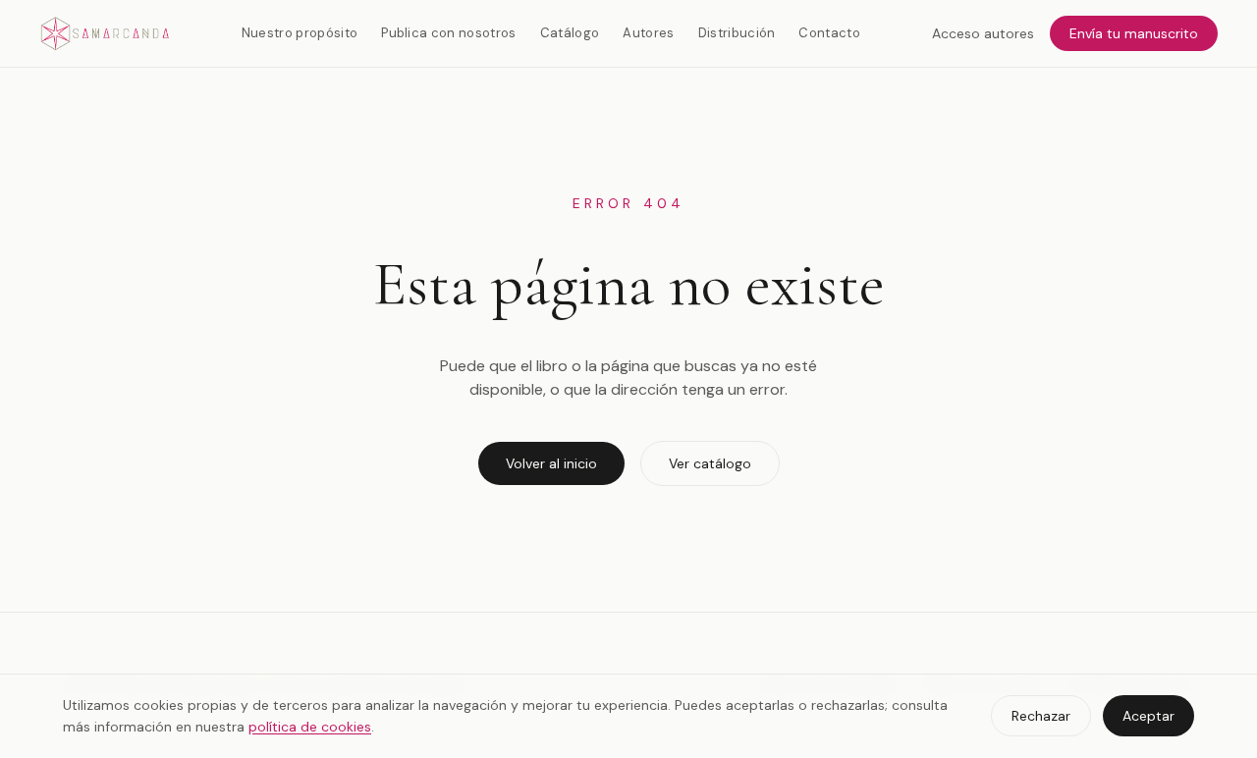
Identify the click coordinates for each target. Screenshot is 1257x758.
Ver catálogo (710, 463)
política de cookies (309, 726)
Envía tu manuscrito (1133, 33)
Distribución (737, 33)
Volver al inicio (551, 463)
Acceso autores (983, 33)
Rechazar (1040, 716)
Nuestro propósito (300, 33)
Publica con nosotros (449, 33)
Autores (648, 33)
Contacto (829, 33)
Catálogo (570, 33)
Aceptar (1148, 716)
